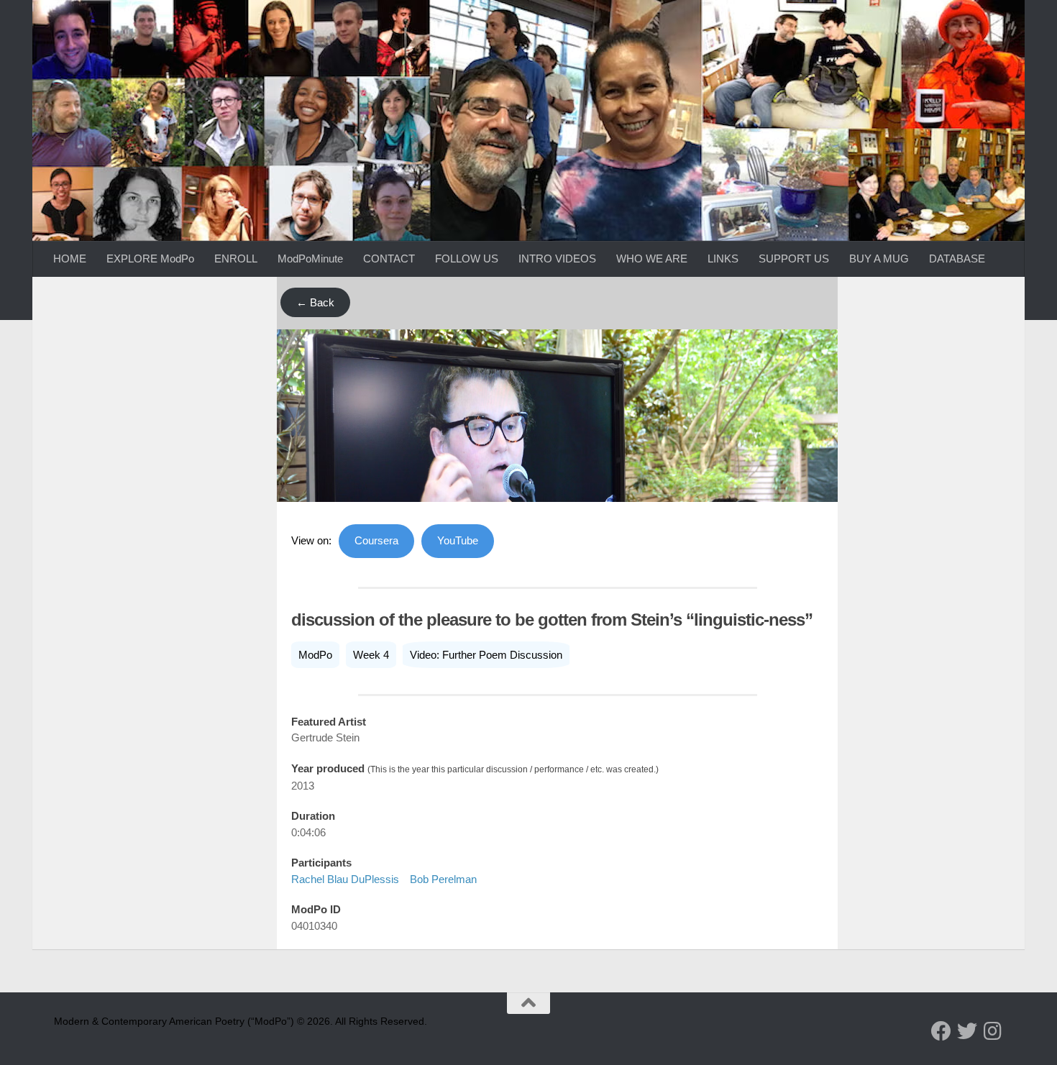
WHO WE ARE (651, 258)
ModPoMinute (310, 258)
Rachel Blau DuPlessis (345, 879)
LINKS (723, 258)
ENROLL (235, 258)
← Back (315, 302)
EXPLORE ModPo (150, 258)
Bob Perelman (443, 879)
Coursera (376, 540)
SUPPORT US (794, 258)
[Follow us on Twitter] (967, 1031)
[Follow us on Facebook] (941, 1031)
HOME (69, 258)
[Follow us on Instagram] (993, 1031)
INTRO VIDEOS (557, 258)
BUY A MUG (879, 258)
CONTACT (389, 258)
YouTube (457, 540)
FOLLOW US (466, 258)
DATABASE (957, 258)
